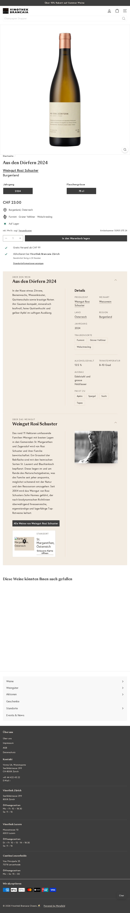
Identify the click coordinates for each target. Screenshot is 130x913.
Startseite (8, 156)
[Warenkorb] (117, 11)
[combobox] (65, 18)
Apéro (80, 396)
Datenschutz (9, 752)
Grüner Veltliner (98, 340)
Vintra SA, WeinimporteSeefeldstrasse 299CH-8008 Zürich (14, 768)
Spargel (92, 396)
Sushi (104, 396)
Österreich (81, 316)
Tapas (80, 403)
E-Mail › (6, 780)
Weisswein (105, 301)
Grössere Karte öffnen (45, 552)
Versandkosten (25, 230)
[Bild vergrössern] (96, 447)
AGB (5, 747)
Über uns (7, 738)
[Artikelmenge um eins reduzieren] (6, 238)
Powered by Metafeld (54, 906)
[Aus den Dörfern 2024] (24, 617)
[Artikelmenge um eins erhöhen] (20, 238)
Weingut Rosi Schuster (20, 170)
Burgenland (105, 316)
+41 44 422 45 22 (11, 777)
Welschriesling (84, 347)
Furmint (80, 340)
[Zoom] (125, 149)
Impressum (8, 743)
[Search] (123, 18)
